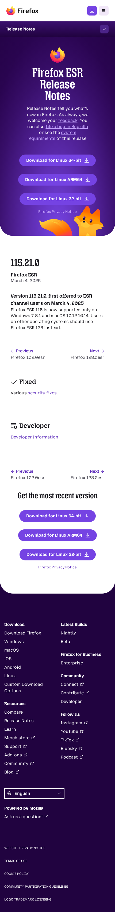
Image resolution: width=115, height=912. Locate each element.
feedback (68, 120)
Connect (69, 684)
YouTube (69, 731)
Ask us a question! (23, 816)
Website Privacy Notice (24, 848)
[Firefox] (22, 10)
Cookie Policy (16, 874)
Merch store (16, 737)
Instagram (71, 722)
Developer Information (34, 437)
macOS (11, 650)
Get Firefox (92, 11)
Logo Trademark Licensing (28, 899)
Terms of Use (15, 861)
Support (12, 746)
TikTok (67, 739)
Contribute (72, 692)
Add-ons (13, 754)
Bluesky (69, 748)
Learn (10, 729)
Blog (9, 772)
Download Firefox (22, 633)
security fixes (42, 392)
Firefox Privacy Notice (57, 211)
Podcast (69, 757)
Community (16, 763)
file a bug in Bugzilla (67, 126)
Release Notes (19, 720)
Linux (10, 675)
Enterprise (72, 662)
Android (12, 667)
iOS (7, 658)
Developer (71, 701)
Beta (65, 641)
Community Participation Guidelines (36, 886)
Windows (14, 641)
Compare (13, 712)
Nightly (68, 633)
